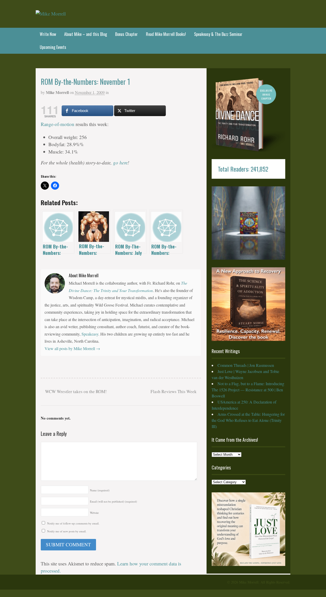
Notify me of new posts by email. (66, 531)
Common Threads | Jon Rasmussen (246, 365)
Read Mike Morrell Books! (166, 34)
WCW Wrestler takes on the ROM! (75, 391)
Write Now (48, 34)
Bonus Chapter (126, 34)
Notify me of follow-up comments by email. (73, 523)
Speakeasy (90, 334)
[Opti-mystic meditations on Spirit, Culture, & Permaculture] (51, 13)
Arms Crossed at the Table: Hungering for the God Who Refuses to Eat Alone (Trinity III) (248, 420)
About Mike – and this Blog (85, 34)
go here (120, 162)
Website (94, 513)
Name (100, 490)
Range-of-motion (57, 124)
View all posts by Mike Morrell (72, 348)
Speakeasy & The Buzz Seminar (218, 34)
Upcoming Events (53, 47)
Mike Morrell (57, 92)
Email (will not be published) (113, 501)
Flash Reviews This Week (174, 391)
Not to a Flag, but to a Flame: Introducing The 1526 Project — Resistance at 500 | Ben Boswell (248, 389)
